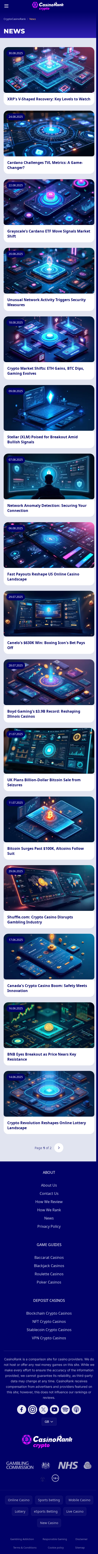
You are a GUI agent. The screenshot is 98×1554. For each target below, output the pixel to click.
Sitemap (80, 1547)
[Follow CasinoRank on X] (43, 1409)
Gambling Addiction (22, 1539)
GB (47, 1421)
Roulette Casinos (49, 1273)
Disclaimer (81, 1539)
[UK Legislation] (45, 1465)
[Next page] (58, 1147)
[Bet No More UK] (87, 1465)
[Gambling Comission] (20, 1465)
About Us (49, 1185)
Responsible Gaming (55, 1539)
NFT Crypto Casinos (49, 1321)
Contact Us (49, 1193)
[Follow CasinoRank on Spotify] (65, 1409)
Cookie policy (56, 1547)
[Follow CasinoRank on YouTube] (54, 1409)
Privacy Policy (49, 1226)
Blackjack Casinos (49, 1265)
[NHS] (68, 1465)
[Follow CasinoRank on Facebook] (21, 1409)
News (49, 1218)
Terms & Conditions (24, 1547)
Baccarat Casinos (49, 1257)
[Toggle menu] (6, 6)
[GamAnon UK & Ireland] (42, 1478)
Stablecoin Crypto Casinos (49, 1329)
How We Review (49, 1201)
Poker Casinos (49, 1282)
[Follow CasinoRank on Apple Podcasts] (76, 1409)
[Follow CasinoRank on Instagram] (32, 1409)
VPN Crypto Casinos (49, 1337)
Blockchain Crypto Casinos (49, 1313)
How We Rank (49, 1209)
